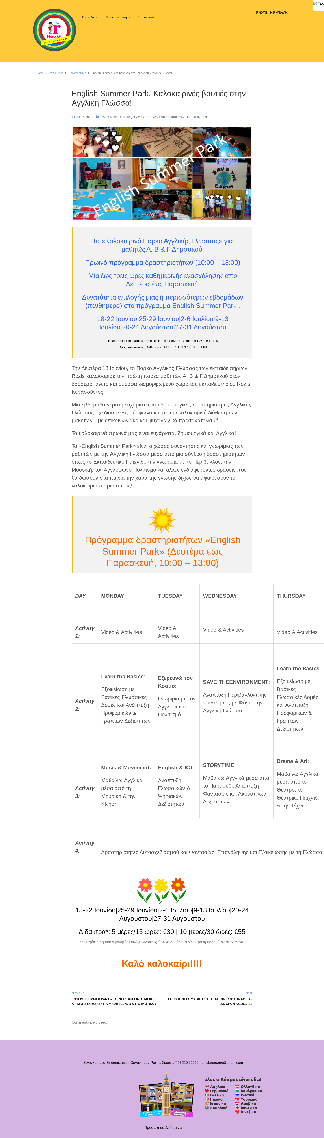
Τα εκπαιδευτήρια (119, 17)
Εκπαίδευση (91, 17)
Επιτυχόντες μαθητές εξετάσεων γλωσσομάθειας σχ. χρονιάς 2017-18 (210, 1001)
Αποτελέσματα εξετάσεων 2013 (166, 117)
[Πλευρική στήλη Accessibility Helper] (318, 5)
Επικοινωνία (146, 17)
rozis (205, 117)
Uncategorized (130, 117)
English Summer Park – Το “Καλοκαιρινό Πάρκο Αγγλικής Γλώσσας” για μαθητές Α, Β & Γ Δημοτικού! (115, 1001)
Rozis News (109, 117)
